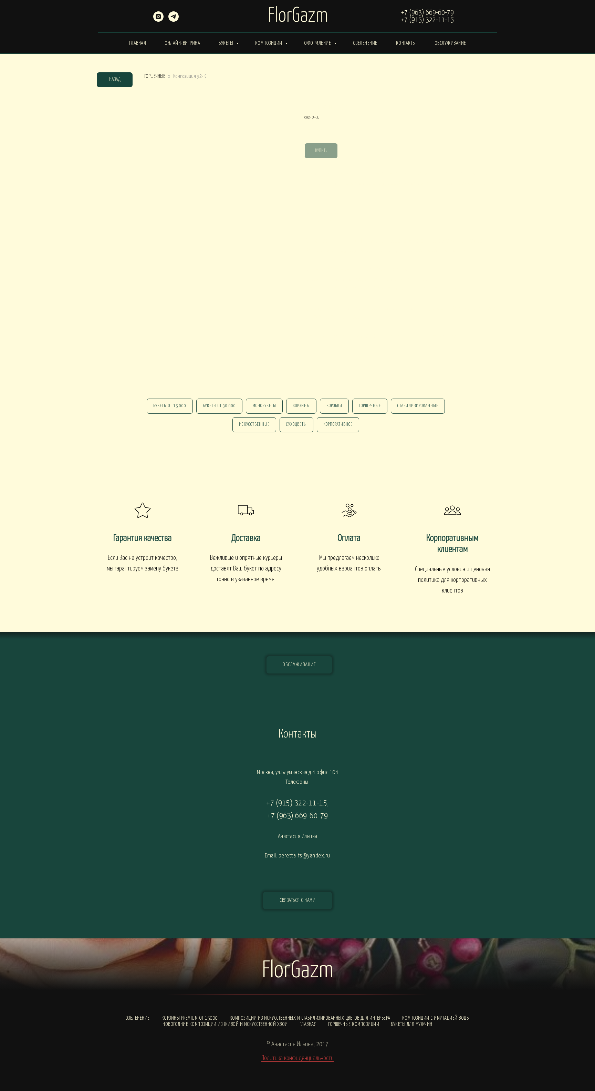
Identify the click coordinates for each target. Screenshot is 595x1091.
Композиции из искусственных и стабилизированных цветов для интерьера (310, 1018)
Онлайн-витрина (182, 43)
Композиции (269, 43)
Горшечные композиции (353, 1024)
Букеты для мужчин (411, 1024)
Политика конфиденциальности (297, 1058)
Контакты (406, 43)
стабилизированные (417, 406)
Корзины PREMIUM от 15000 (189, 1018)
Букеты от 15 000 (169, 406)
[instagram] (158, 20)
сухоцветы (296, 424)
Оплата (349, 538)
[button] (297, 900)
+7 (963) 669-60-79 (427, 12)
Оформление (318, 43)
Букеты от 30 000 (219, 406)
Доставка (246, 538)
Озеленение (365, 43)
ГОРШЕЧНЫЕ (154, 76)
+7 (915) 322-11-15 (427, 20)
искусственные (254, 424)
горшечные (370, 406)
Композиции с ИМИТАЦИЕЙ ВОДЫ (436, 1018)
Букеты (226, 43)
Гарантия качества (142, 538)
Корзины (301, 406)
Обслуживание (450, 43)
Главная (137, 43)
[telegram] (173, 20)
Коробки (334, 406)
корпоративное (338, 424)
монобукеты (264, 406)
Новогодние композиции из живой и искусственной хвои (225, 1024)
